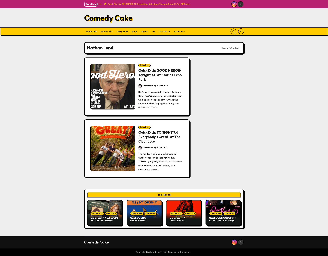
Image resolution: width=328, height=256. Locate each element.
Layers (144, 31)
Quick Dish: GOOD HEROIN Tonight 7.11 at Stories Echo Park (160, 75)
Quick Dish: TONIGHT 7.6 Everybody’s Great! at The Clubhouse (159, 136)
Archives (178, 31)
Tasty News (122, 31)
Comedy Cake (108, 18)
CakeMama (148, 86)
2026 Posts (97, 213)
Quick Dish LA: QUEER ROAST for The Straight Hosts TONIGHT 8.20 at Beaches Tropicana (222, 222)
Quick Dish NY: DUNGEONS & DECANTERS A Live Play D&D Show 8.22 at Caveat (184, 222)
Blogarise (171, 252)
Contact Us (164, 31)
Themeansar (186, 252)
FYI (153, 31)
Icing (134, 31)
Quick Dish (91, 31)
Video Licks (107, 31)
